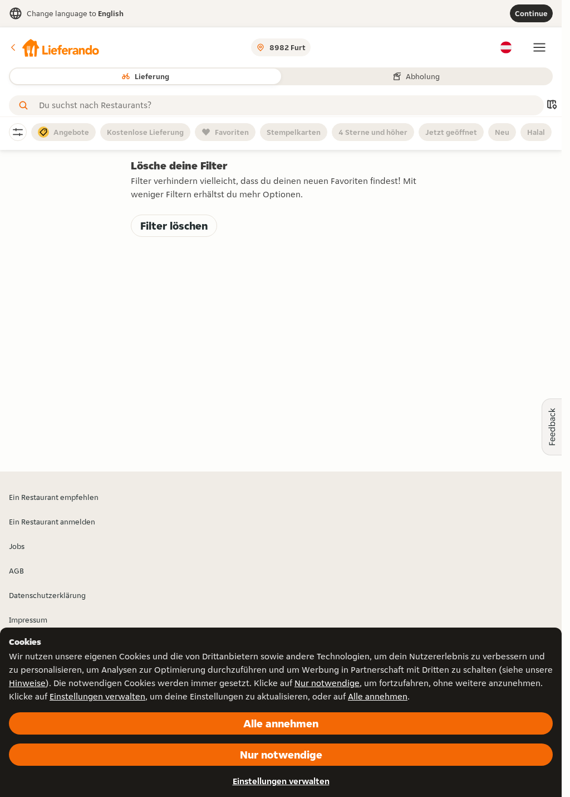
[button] (54, 47)
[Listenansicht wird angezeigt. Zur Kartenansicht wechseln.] (551, 106)
